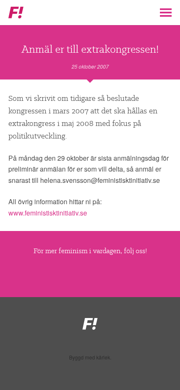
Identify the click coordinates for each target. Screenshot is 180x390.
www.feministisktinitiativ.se (47, 213)
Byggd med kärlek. (90, 357)
